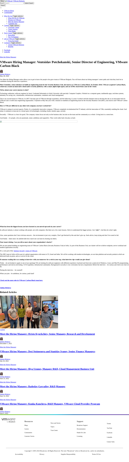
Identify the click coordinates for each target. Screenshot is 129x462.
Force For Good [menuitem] (13, 41)
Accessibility (19, 454)
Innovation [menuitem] (11, 35)
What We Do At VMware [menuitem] (16, 18)
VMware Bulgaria (19, 1)
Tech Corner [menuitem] (8, 33)
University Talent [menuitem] (13, 27)
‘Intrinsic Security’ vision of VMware (25, 251)
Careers (2, 329)
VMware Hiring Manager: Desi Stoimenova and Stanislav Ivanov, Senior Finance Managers (47, 351)
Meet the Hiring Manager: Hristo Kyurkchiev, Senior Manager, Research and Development (47, 334)
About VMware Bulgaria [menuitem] (16, 45)
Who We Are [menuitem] (8, 16)
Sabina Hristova (5, 74)
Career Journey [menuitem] (13, 29)
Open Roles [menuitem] (12, 31)
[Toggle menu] (1, 7)
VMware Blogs (9, 11)
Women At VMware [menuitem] (14, 20)
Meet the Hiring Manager (8, 57)
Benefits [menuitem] (10, 46)
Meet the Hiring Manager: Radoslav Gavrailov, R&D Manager (32, 386)
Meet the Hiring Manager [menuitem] (16, 22)
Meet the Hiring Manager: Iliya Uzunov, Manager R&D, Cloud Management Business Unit (47, 369)
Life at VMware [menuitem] (9, 39)
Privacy (42, 454)
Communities (8, 12)
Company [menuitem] (7, 43)
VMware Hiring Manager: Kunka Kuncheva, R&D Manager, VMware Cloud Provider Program (50, 404)
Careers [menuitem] (6, 25)
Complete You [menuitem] (12, 23)
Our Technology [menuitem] (13, 37)
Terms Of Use (96, 454)
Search (2, 3)
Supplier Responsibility (68, 454)
